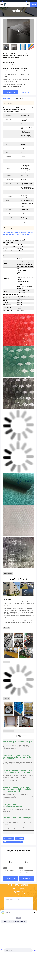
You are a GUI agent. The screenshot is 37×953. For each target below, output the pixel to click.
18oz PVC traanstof (8, 870)
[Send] (34, 950)
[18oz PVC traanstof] (10, 862)
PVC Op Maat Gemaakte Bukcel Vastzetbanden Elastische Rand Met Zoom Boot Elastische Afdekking (26, 871)
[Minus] (35, 912)
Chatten (34, 4)
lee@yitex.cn (6, 1)
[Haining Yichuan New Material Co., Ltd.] (7, 4)
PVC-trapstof (19, 838)
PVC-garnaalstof (8, 838)
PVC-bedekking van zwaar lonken (13, 842)
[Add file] (2, 950)
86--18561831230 (31, 1)
